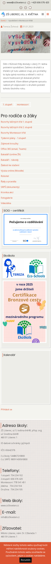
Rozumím (25, 559)
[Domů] (3, 14)
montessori (23, 104)
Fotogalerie (7, 197)
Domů (3, 20)
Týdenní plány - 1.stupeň (13, 138)
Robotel (5, 176)
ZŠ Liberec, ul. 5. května (22, 14)
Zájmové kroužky (9, 143)
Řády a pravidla (8, 181)
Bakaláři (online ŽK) (11, 154)
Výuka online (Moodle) (12, 170)
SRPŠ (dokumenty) (10, 187)
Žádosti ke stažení (10, 165)
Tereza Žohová (10, 26)
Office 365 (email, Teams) (13, 148)
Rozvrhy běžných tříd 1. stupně (16, 121)
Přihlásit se (6, 409)
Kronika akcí (7, 192)
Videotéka (6, 203)
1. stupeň (7, 104)
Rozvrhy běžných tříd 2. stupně (16, 127)
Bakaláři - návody (9, 159)
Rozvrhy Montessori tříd (13, 132)
